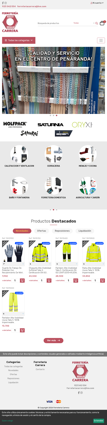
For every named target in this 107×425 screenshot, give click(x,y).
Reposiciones (62, 231)
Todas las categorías (19, 40)
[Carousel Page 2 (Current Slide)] (53, 210)
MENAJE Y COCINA (88, 166)
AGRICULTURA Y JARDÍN (88, 197)
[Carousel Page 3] (57, 210)
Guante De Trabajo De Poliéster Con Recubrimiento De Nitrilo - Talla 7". (13, 270)
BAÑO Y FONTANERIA (19, 197)
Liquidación (85, 231)
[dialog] (53, 417)
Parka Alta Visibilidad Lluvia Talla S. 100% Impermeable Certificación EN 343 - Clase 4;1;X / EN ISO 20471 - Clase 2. (92, 270)
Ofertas (41, 231)
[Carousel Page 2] (53, 115)
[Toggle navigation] (101, 40)
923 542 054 (9, 6)
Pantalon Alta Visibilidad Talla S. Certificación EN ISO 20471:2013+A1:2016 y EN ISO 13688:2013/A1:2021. (67, 270)
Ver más (52, 340)
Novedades (22, 231)
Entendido (98, 421)
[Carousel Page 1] (50, 115)
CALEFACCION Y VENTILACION (19, 166)
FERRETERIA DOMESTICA (53, 197)
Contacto (40, 369)
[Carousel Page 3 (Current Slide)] (57, 115)
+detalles (6, 280)
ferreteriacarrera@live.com (31, 6)
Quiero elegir (7, 421)
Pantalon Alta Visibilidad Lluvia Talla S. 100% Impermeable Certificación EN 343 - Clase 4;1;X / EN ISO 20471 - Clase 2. (12, 320)
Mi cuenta (97, 3)
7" (4, 264)
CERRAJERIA (53, 166)
